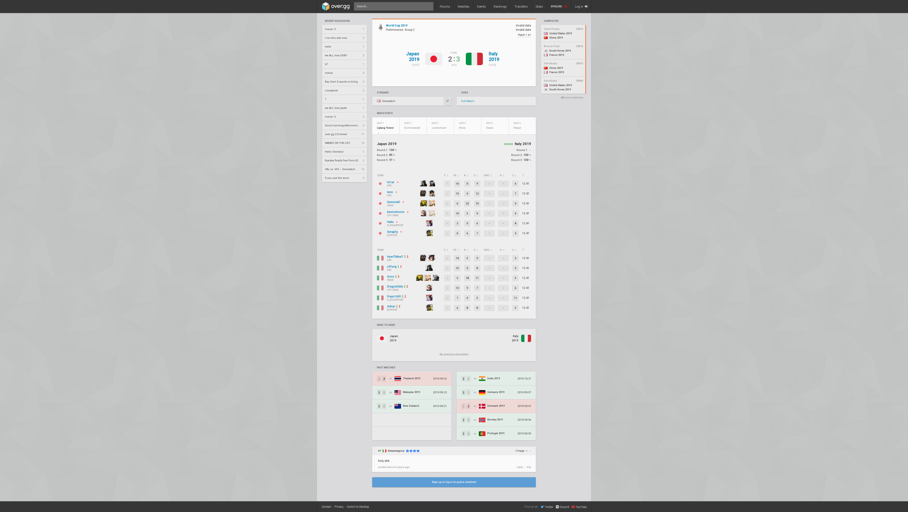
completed (551, 21)
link (529, 467)
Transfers (521, 6)
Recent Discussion (337, 21)
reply (520, 467)
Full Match (467, 101)
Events (481, 6)
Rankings (500, 6)
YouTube (581, 506)
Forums (445, 6)
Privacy (339, 506)
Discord (564, 507)
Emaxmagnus (396, 450)
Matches (463, 6)
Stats (539, 6)
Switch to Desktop (358, 506)
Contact (326, 506)
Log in (579, 6)
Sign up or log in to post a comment (454, 482)
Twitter (549, 506)
